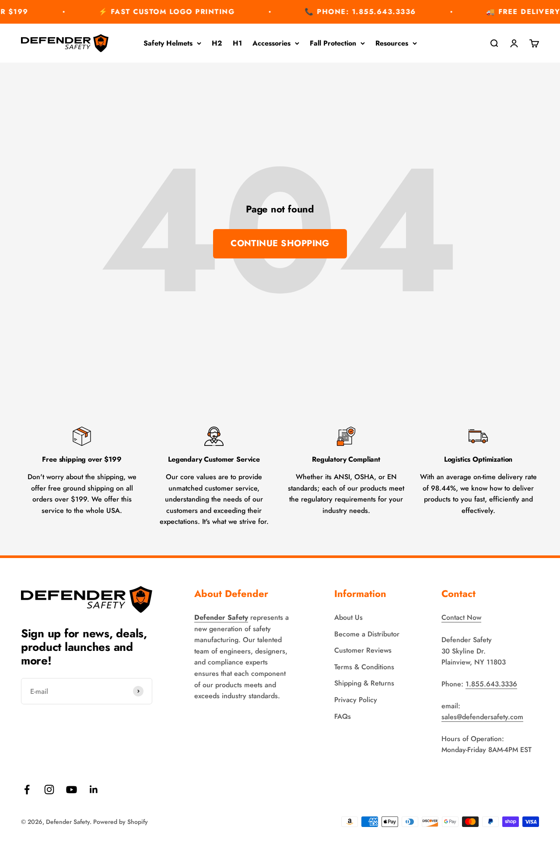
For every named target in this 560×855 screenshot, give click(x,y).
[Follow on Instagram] (49, 789)
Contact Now (461, 617)
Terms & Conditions (364, 667)
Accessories (271, 43)
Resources (391, 43)
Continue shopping (280, 243)
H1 (237, 43)
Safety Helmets (168, 43)
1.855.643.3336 (491, 684)
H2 (217, 43)
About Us (348, 617)
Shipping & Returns (364, 683)
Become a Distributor (366, 634)
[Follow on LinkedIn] (94, 789)
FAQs (342, 716)
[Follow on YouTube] (71, 789)
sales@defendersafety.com (482, 717)
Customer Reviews (363, 650)
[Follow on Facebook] (27, 789)
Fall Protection (333, 43)
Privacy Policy (355, 700)
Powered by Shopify (120, 821)
